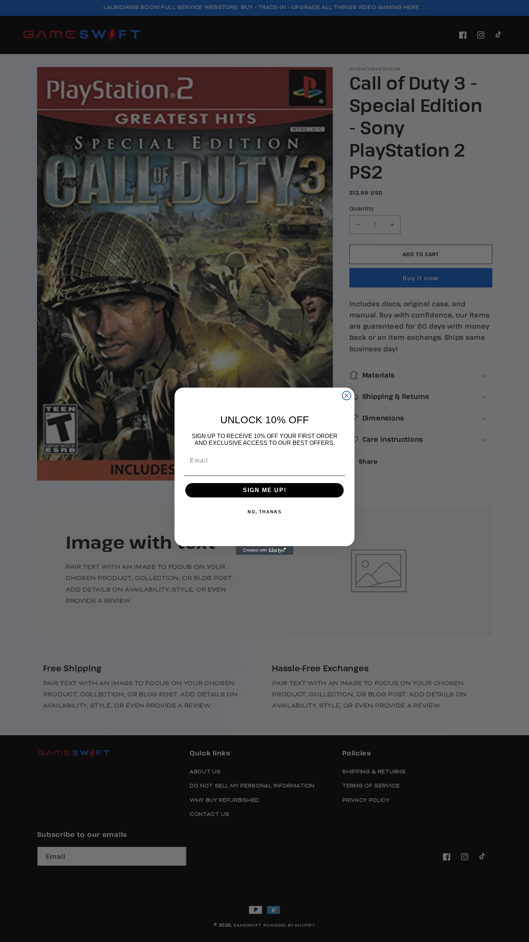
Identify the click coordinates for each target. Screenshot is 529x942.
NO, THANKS (265, 511)
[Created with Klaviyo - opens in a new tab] (264, 550)
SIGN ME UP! (264, 490)
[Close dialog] (346, 395)
